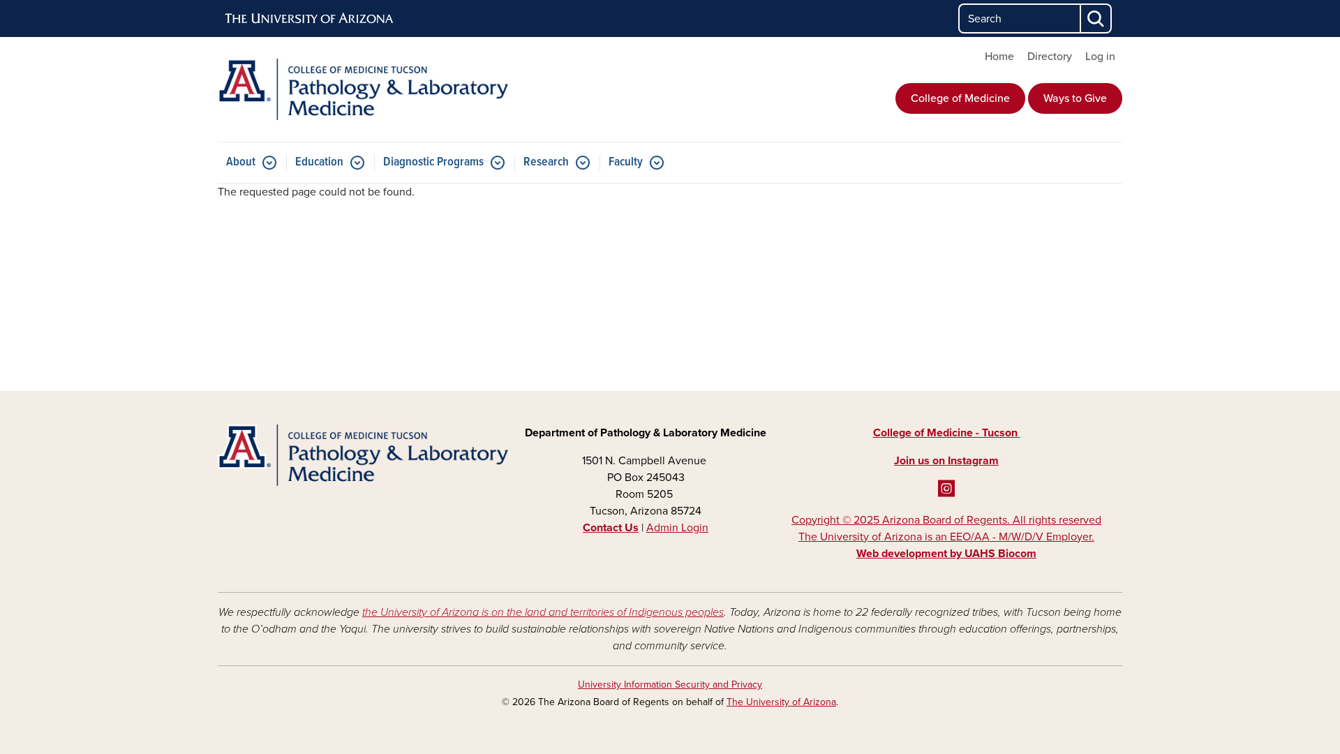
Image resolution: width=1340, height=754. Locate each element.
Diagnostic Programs (433, 162)
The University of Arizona (781, 702)
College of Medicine (960, 98)
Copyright (946, 537)
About (240, 162)
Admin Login (677, 528)
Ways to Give (1075, 98)
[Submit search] (1096, 18)
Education (319, 162)
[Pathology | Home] (363, 89)
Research (546, 162)
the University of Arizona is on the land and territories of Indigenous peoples (543, 612)
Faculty (626, 162)
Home (999, 57)
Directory (1049, 57)
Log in (1100, 57)
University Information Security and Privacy (670, 684)
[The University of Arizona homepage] (309, 18)
